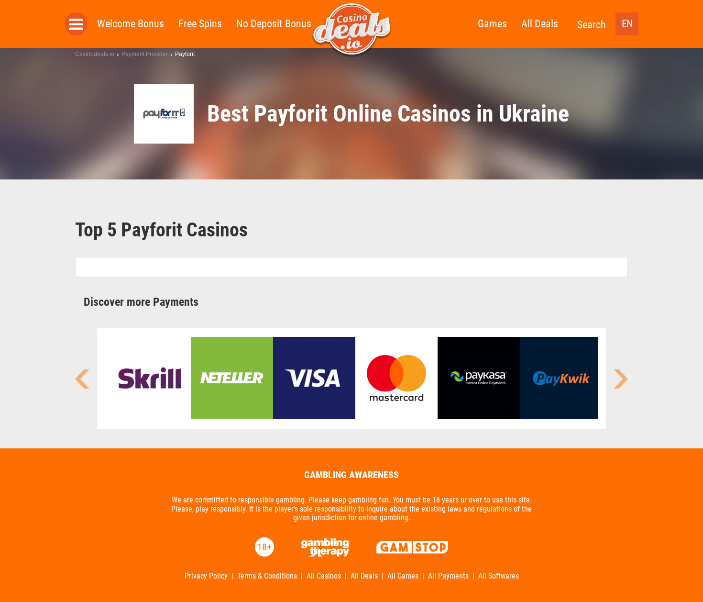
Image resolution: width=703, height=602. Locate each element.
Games (492, 24)
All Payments (448, 576)
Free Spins (200, 24)
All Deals (539, 24)
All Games (402, 576)
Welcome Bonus (130, 24)
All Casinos (324, 576)
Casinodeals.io (94, 54)
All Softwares (498, 576)
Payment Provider (144, 54)
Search (591, 25)
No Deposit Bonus (273, 24)
